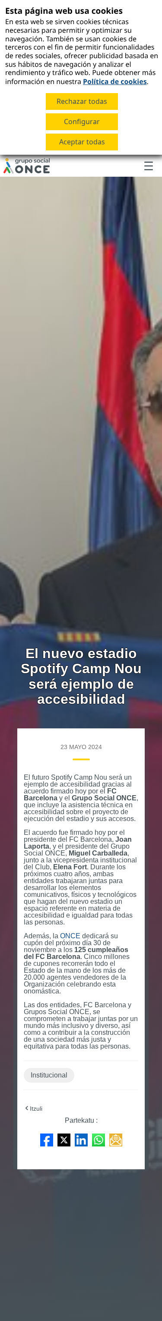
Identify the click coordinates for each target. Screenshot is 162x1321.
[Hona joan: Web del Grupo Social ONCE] (26, 166)
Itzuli (36, 1108)
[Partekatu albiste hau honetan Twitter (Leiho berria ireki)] (63, 1139)
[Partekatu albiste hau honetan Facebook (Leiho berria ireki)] (46, 1139)
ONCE (70, 936)
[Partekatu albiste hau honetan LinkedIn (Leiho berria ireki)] (81, 1139)
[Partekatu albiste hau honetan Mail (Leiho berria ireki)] (115, 1139)
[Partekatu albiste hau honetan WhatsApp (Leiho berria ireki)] (98, 1139)
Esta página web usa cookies (64, 10)
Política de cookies (115, 81)
